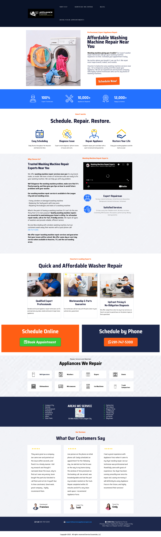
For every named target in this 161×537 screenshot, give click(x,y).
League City (49, 405)
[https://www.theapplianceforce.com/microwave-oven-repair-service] (61, 386)
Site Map (105, 526)
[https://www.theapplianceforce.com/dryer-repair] (88, 374)
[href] (80, 412)
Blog (102, 7)
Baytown (109, 418)
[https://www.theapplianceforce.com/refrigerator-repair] (33, 374)
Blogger (127, 526)
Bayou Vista (110, 408)
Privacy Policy (105, 524)
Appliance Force (121, 522)
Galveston (110, 405)
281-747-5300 (33, 229)
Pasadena (49, 412)
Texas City (110, 412)
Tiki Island (110, 407)
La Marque (110, 410)
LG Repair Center (116, 526)
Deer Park (48, 418)
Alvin (47, 416)
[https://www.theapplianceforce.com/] (41, 13)
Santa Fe (48, 414)
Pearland (48, 410)
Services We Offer (84, 7)
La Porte (109, 416)
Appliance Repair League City (122, 524)
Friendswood (50, 408)
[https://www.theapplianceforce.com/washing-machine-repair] (61, 374)
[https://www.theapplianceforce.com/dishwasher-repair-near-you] (33, 386)
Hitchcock (109, 414)
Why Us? (63, 7)
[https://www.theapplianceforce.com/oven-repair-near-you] (115, 374)
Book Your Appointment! (72, 20)
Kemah (47, 407)
